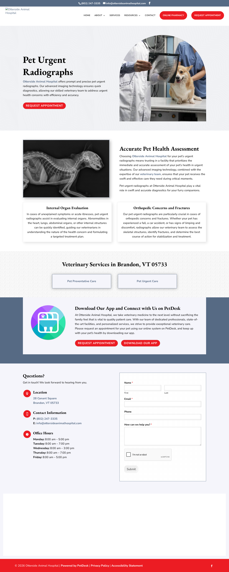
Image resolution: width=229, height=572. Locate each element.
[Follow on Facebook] (211, 565)
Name (128, 382)
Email (128, 399)
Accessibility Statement (127, 565)
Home (87, 15)
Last (166, 393)
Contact (150, 15)
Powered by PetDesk (74, 565)
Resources (131, 15)
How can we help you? (138, 424)
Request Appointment (207, 15)
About (98, 15)
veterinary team (150, 174)
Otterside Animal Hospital (40, 81)
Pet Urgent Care (147, 281)
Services (115, 15)
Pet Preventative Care (81, 281)
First (126, 393)
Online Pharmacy (173, 15)
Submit (131, 469)
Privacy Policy (100, 565)
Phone (127, 411)
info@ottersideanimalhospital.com (59, 423)
